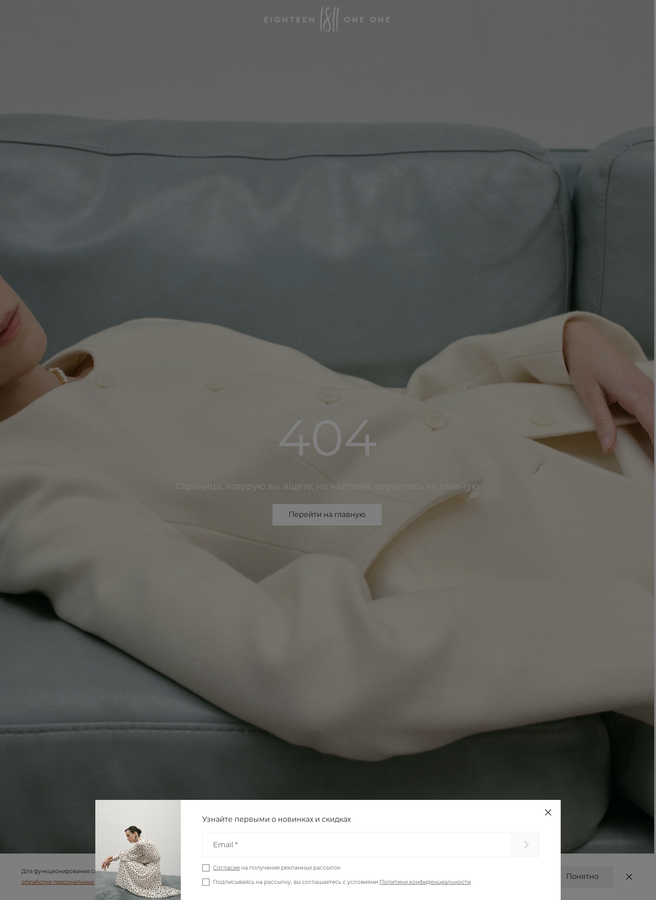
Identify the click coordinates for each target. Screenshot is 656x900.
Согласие (226, 867)
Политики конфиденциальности (425, 882)
